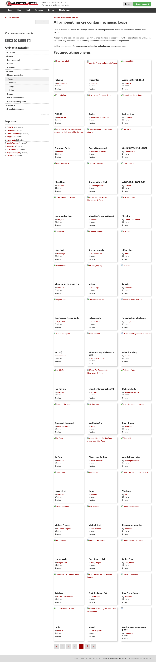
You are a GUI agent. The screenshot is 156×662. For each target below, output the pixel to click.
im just (92, 284)
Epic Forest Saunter (131, 593)
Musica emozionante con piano (134, 628)
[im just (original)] (102, 273)
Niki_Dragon (96, 563)
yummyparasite (97, 358)
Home (10, 10)
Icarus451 (129, 529)
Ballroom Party (129, 389)
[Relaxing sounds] (102, 239)
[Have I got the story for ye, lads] (136, 480)
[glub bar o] (136, 137)
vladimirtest (96, 529)
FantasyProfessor (132, 461)
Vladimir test (95, 525)
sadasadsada (95, 318)
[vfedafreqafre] (102, 412)
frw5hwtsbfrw (95, 423)
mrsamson (61, 117)
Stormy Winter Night (98, 182)
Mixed (92, 627)
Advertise (39, 10)
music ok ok (60, 491)
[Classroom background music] (69, 582)
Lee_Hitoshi (130, 563)
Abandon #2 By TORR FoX (67, 284)
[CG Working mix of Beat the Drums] (102, 582)
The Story (126, 491)
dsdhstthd (95, 322)
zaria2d (60, 631)
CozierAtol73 (130, 151)
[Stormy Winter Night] (102, 171)
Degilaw (10, 130)
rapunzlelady (96, 254)
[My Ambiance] (102, 341)
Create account (142, 4)
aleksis (94, 494)
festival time (128, 114)
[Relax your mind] (69, 69)
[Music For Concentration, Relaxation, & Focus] (102, 205)
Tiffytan (60, 220)
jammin (125, 284)
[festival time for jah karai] (136, 103)
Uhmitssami (62, 83)
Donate (51, 10)
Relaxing (59, 80)
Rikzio (127, 254)
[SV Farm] (69, 446)
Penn (93, 426)
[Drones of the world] (69, 412)
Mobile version (65, 10)
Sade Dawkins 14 (132, 392)
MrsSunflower (96, 461)
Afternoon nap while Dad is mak (101, 353)
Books (92, 114)
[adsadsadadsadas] (102, 307)
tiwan (91, 491)
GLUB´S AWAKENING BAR (134, 148)
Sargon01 (128, 426)
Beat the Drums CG (98, 593)
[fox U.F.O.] (69, 378)
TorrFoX (128, 83)
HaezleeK (128, 597)
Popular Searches (12, 17)
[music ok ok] (69, 480)
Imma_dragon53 (63, 426)
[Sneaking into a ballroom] (136, 307)
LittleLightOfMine (98, 186)
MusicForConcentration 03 (101, 216)
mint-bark (59, 250)
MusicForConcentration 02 (101, 389)
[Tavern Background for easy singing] (102, 137)
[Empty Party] (69, 307)
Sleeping (126, 216)
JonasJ (94, 220)
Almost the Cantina (98, 457)
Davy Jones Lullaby (98, 559)
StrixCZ (10, 127)
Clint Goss (95, 597)
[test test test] (102, 514)
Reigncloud (62, 563)
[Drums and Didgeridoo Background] (136, 341)
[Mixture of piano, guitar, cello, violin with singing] (102, 616)
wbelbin (60, 186)
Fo (126, 494)
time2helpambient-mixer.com (140, 658)
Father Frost (128, 559)
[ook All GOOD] (136, 171)
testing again (61, 559)
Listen (59, 75)
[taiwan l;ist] (102, 480)
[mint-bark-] (69, 239)
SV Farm (58, 457)
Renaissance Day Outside (67, 318)
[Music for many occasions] (136, 412)
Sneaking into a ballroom (134, 318)
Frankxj (60, 151)
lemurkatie (11, 140)
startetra (10, 146)
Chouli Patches (13, 134)
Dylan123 (61, 322)
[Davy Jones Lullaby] (102, 548)
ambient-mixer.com (23, 3)
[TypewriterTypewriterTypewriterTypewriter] (102, 69)
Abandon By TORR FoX (133, 80)
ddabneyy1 (11, 149)
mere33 (11, 156)
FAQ (28, 10)
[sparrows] (136, 239)
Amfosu (60, 461)
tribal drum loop (129, 352)
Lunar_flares (130, 322)
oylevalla (94, 83)
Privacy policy (79, 658)
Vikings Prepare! (62, 525)
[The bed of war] (136, 205)
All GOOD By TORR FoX (133, 182)
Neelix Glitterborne (65, 597)
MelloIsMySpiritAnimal (100, 117)
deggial (10, 137)
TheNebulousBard (98, 151)
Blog (19, 10)
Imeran (127, 356)
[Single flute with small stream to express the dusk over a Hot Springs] (69, 137)
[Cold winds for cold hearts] (136, 548)
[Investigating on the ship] (69, 205)
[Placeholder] (136, 446)
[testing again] (69, 548)
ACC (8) (58, 114)
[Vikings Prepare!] (69, 514)
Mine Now (60, 182)
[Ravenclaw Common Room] (102, 103)
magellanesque (13, 153)
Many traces (128, 423)
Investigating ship (63, 216)
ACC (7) (58, 352)
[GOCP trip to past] (69, 341)
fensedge (61, 254)
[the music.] (136, 273)
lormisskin (129, 633)
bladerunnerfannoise (132, 525)
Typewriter (94, 80)
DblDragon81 (96, 631)
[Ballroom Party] (136, 378)
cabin (57, 627)
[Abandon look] (69, 273)
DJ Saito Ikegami (64, 529)
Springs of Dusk (62, 148)
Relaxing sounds (96, 250)
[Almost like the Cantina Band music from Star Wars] (102, 446)
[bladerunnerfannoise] (136, 514)
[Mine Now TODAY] (69, 171)
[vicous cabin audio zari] (69, 616)
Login (127, 4)
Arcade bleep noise (131, 457)
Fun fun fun (60, 389)
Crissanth (129, 288)
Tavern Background (98, 148)
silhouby (128, 117)
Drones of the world (64, 423)
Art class (59, 593)
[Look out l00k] (136, 69)
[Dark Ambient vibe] (136, 582)
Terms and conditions (93, 658)
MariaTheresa (12, 143)
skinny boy (127, 250)
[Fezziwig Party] (69, 103)
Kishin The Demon (132, 220)
